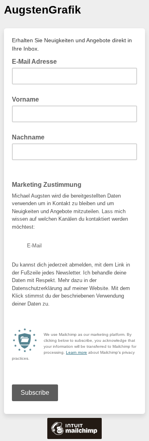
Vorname (25, 99)
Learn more (76, 352)
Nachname (28, 137)
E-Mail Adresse (37, 61)
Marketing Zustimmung (49, 184)
